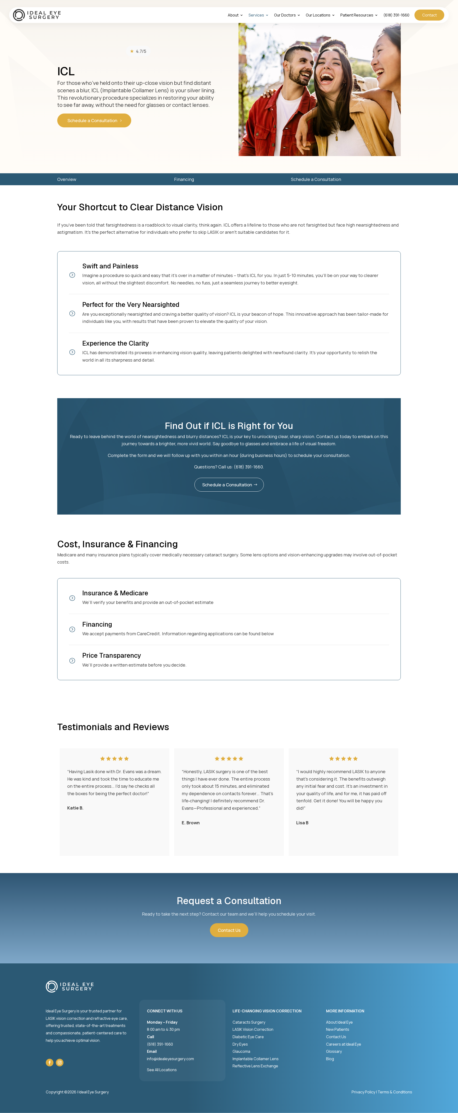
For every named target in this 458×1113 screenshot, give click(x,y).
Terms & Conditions (395, 1092)
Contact (429, 15)
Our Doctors (285, 15)
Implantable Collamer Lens (256, 1058)
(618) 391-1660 (396, 15)
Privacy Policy (363, 1092)
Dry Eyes (240, 1044)
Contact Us (229, 930)
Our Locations (318, 15)
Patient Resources (356, 15)
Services (256, 15)
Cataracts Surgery (249, 1022)
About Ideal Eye (339, 1022)
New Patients (337, 1029)
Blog (330, 1058)
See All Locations (162, 1069)
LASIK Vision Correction (253, 1029)
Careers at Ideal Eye (343, 1044)
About (233, 15)
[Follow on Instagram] (59, 1062)
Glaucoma (241, 1051)
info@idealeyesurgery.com (170, 1058)
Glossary (334, 1051)
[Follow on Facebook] (49, 1062)
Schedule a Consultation (92, 120)
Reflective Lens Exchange (255, 1066)
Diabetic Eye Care (248, 1036)
